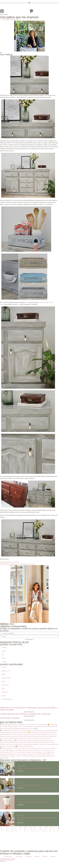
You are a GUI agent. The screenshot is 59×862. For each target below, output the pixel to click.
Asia (3, 654)
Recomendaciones (7, 699)
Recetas (4, 695)
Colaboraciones (8, 856)
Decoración (6, 19)
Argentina (4, 647)
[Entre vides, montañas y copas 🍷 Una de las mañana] (22, 845)
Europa (4, 658)
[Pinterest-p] (31, 11)
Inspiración (5, 692)
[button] (29, 3)
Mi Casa (4, 667)
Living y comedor (6, 678)
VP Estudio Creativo (9, 718)
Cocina (3, 674)
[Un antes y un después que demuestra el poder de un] (51, 845)
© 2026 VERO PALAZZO (7, 860)
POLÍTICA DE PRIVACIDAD (8, 859)
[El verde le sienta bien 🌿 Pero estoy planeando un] (7, 845)
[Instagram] (2, 11)
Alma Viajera (18, 856)
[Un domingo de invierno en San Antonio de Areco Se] (22, 836)
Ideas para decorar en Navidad (29, 785)
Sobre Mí (44, 856)
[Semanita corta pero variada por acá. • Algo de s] (37, 836)
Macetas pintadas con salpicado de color (33, 802)
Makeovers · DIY (14, 19)
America (4, 651)
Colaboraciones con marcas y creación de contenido (25, 714)
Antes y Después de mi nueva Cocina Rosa (33, 768)
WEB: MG (2, 861)
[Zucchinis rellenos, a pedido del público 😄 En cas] (7, 836)
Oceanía (4, 661)
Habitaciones (5, 685)
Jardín (3, 688)
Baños (3, 681)
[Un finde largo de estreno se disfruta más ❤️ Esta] (37, 845)
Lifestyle (37, 856)
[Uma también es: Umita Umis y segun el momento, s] (51, 836)
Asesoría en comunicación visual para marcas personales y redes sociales (28, 708)
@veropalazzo (4, 758)
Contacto (52, 856)
